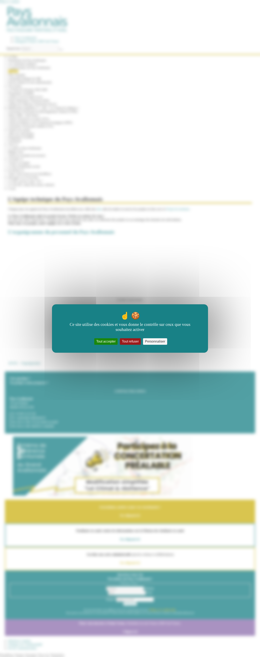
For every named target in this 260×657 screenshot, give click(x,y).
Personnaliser (155, 341)
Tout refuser (130, 341)
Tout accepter (106, 341)
